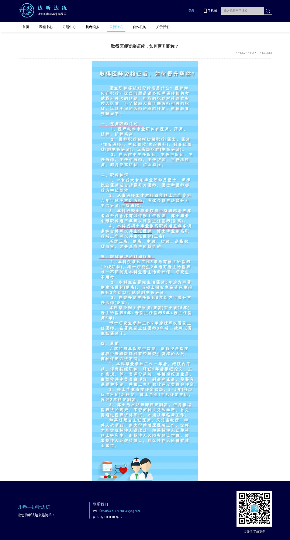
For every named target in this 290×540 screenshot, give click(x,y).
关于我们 (163, 27)
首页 (26, 27)
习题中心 (69, 27)
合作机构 (139, 27)
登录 (191, 10)
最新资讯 (116, 27)
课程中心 (46, 27)
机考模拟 (92, 27)
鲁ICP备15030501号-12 (107, 517)
